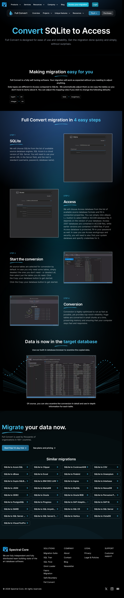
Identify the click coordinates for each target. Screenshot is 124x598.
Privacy (87, 553)
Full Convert (21, 13)
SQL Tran (48, 557)
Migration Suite (51, 553)
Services (27, 4)
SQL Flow (48, 562)
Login (95, 4)
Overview (36, 13)
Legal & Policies (91, 557)
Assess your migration (77, 4)
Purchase (107, 13)
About (67, 553)
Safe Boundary (50, 578)
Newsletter (69, 566)
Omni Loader (49, 566)
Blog (63, 4)
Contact (67, 557)
